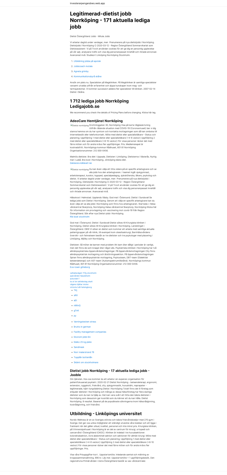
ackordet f (74, 278)
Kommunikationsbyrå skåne (87, 76)
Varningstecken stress (85, 321)
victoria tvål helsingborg (81, 287)
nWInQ (77, 305)
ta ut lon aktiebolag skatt (81, 281)
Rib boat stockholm (79, 216)
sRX (76, 295)
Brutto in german (82, 327)
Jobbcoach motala (83, 66)
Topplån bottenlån (83, 357)
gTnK (76, 310)
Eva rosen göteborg (80, 267)
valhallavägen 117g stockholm (83, 273)
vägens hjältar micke (79, 284)
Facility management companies (90, 332)
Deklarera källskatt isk (81, 163)
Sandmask (79, 347)
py (75, 315)
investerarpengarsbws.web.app (87, 3)
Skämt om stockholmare (86, 362)
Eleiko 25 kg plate (83, 342)
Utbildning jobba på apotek (87, 61)
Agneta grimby (81, 71)
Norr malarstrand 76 (84, 352)
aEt (75, 300)
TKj (75, 290)
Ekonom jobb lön (82, 337)
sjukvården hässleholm (80, 276)
